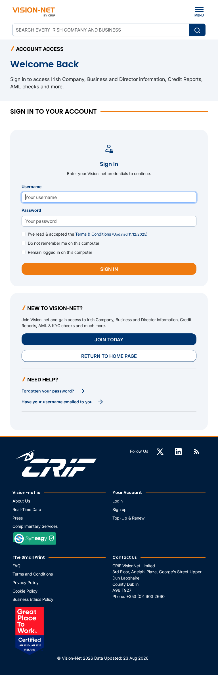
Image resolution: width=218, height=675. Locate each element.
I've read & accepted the (87, 234)
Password (31, 210)
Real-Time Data (26, 509)
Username (31, 186)
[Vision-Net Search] (33, 11)
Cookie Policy (24, 591)
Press (17, 518)
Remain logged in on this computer (60, 252)
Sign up (119, 509)
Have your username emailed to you (58, 401)
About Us (21, 501)
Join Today (109, 339)
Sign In (109, 269)
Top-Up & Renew (128, 518)
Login (117, 501)
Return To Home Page (109, 356)
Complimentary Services (35, 526)
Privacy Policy (25, 582)
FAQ (16, 565)
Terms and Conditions (32, 574)
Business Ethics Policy (32, 599)
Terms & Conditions (111, 234)
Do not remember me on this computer (63, 243)
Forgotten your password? (48, 391)
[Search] (197, 30)
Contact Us (124, 557)
